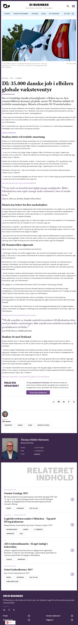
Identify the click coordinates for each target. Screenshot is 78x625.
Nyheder (35, 14)
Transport (8, 425)
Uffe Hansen (6, 421)
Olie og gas (33, 508)
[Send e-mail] (59, 402)
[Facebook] (9, 610)
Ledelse (9, 559)
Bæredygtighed (43, 425)
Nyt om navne (54, 14)
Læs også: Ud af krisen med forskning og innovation (19, 315)
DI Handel (7, 515)
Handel (26, 529)
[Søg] (67, 6)
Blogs (43, 14)
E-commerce (38, 529)
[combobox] (10, 622)
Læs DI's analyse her (9, 133)
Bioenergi (20, 508)
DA (10, 622)
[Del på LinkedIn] (64, 402)
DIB (11, 78)
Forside (7, 14)
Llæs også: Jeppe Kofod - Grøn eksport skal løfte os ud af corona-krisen (25, 376)
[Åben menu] (73, 6)
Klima (30, 425)
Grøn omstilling (12, 581)
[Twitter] (14, 610)
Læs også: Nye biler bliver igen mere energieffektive (19, 183)
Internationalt (12, 529)
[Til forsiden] (6, 6)
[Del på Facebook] (69, 402)
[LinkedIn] (4, 610)
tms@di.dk (37, 454)
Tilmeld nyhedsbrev (20, 14)
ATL (5, 540)
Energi (20, 425)
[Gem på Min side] (54, 402)
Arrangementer (10, 490)
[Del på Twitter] (74, 402)
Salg (21, 534)
